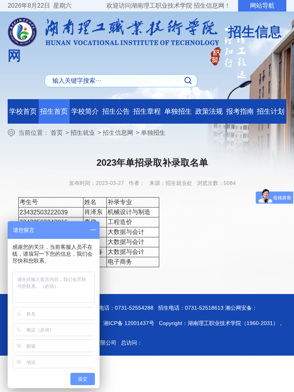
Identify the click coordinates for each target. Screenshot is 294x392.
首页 (57, 132)
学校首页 (23, 111)
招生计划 (270, 111)
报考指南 (240, 111)
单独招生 (178, 111)
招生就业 (82, 132)
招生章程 (147, 111)
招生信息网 (118, 132)
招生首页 (54, 111)
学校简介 (85, 111)
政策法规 (209, 111)
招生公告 (116, 111)
